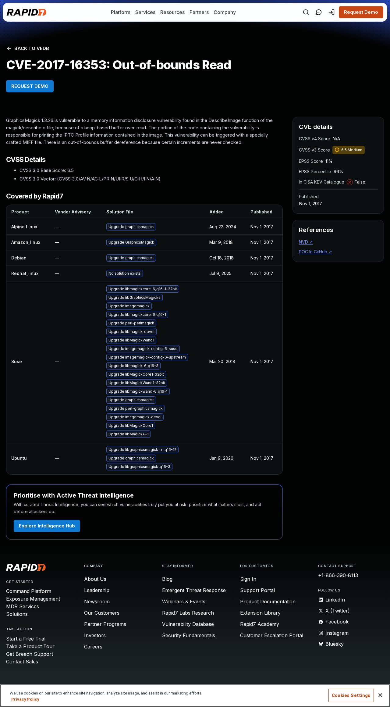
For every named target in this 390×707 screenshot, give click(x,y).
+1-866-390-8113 (338, 575)
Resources (172, 12)
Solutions (17, 614)
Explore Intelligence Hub (47, 526)
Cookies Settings (351, 695)
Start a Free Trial (25, 639)
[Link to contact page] (318, 12)
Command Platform (28, 591)
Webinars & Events (183, 601)
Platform (120, 12)
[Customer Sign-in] (331, 12)
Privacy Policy (25, 699)
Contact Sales (22, 662)
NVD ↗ (306, 242)
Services (145, 12)
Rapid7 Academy (259, 624)
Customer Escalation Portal (271, 635)
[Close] (380, 695)
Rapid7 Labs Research (188, 613)
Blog (167, 579)
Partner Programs (105, 624)
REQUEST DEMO (29, 86)
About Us (95, 579)
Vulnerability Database (188, 624)
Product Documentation (268, 601)
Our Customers (101, 613)
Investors (95, 635)
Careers (93, 647)
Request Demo (361, 12)
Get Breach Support (29, 654)
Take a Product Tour (30, 646)
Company (225, 12)
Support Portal (257, 590)
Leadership (96, 590)
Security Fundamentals (188, 635)
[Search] (305, 12)
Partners (199, 12)
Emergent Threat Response (194, 590)
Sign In (248, 579)
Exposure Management (33, 599)
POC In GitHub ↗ (315, 251)
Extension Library (260, 613)
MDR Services (22, 606)
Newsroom (97, 601)
